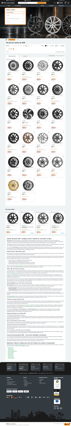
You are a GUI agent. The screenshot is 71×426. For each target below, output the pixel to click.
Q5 (28, 258)
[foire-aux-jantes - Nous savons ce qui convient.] (8, 2)
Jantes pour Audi (10, 348)
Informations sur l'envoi (28, 383)
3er (18, 258)
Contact (25, 380)
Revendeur (26, 381)
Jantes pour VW (10, 347)
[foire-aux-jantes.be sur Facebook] (55, 408)
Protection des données (11, 381)
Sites (40, 381)
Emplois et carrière (42, 383)
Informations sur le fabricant (11, 384)
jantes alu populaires (19, 265)
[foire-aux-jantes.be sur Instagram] (58, 408)
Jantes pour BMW (11, 349)
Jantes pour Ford (10, 353)
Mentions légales (10, 379)
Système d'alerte (10, 383)
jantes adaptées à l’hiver (12, 296)
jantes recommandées (29, 306)
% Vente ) (25, 56)
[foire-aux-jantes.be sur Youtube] (61, 408)
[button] (14, 377)
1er (18, 278)
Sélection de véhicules (20, 344)
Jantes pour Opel (10, 354)
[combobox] (15, 12)
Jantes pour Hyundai (11, 358)
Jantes (9, 5)
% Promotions (51, 5)
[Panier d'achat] (68, 3)
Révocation (26, 384)
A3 (7, 258)
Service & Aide (61, 5)
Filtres (12, 48)
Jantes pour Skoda (11, 352)
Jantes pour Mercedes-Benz (12, 351)
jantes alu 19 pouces (15, 273)
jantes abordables (37, 306)
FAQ (25, 379)
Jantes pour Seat (10, 355)
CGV (8, 380)
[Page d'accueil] (6, 39)
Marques (42, 5)
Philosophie (41, 379)
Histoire (41, 380)
